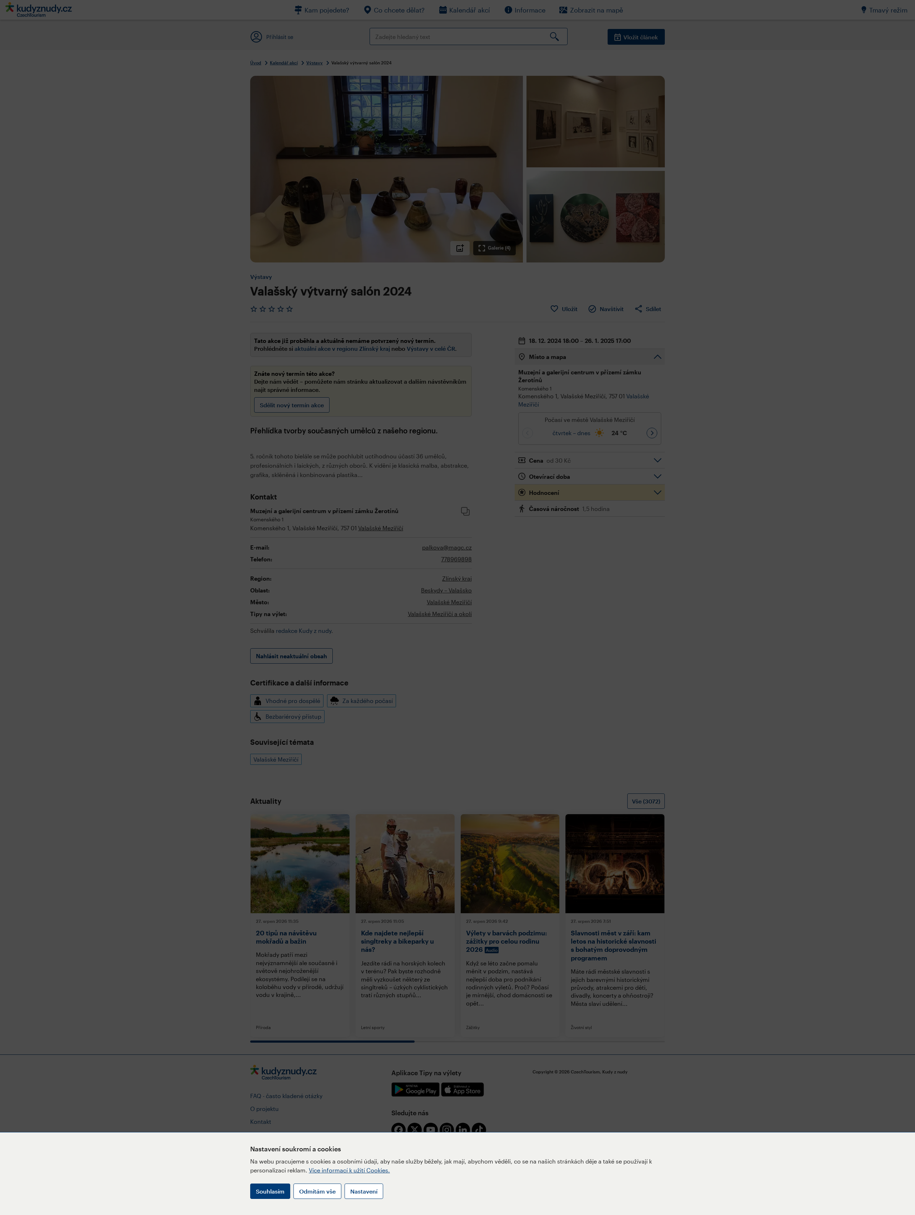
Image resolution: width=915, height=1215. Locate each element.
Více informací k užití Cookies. (349, 1170)
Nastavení (363, 1191)
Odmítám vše (317, 1191)
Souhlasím (270, 1191)
